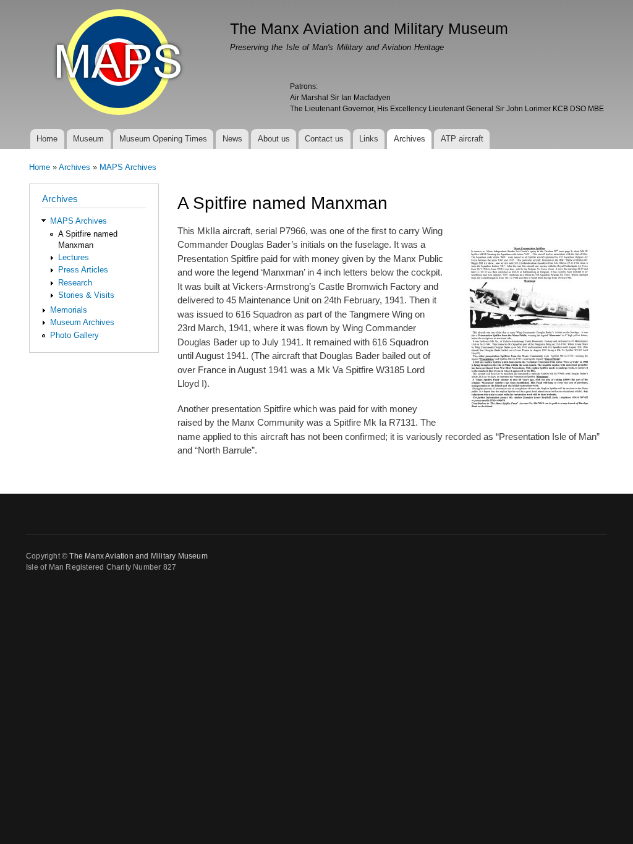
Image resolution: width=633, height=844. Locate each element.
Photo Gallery (74, 335)
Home (46, 138)
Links (368, 138)
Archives (409, 138)
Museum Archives (82, 322)
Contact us (324, 138)
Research (75, 282)
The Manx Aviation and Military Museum (138, 556)
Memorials (68, 309)
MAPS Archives (128, 167)
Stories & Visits (86, 295)
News (232, 138)
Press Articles (83, 269)
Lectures (73, 257)
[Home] (120, 64)
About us (274, 138)
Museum (88, 138)
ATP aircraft (462, 138)
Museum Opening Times (163, 138)
